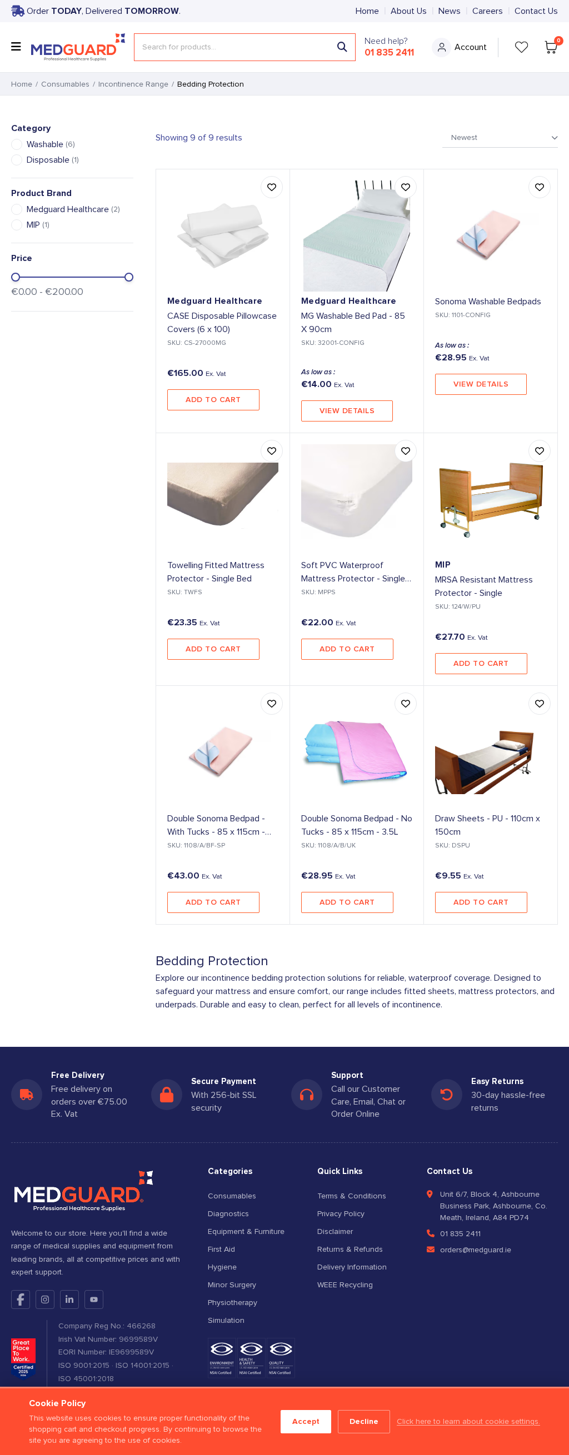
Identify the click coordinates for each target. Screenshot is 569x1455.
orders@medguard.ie (475, 1250)
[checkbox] (16, 144)
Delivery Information (352, 1267)
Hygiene (222, 1267)
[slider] (15, 277)
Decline (364, 1421)
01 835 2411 (389, 52)
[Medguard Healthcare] (78, 47)
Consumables (65, 84)
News (449, 11)
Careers (487, 11)
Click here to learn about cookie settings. (468, 1421)
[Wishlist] (521, 47)
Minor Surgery (232, 1285)
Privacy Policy (341, 1214)
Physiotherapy (232, 1302)
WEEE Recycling (345, 1285)
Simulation (226, 1320)
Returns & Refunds (350, 1249)
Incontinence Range (133, 84)
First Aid (221, 1249)
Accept (306, 1421)
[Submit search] (342, 47)
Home (367, 11)
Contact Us (536, 11)
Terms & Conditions (351, 1196)
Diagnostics (228, 1214)
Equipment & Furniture (246, 1231)
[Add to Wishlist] (272, 187)
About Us (409, 11)
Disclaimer (335, 1231)
